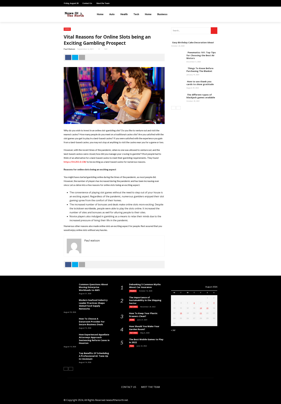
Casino (67, 29)
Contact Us (87, 3)
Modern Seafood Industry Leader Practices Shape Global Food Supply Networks (93, 304)
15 (207, 308)
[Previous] (173, 108)
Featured (133, 307)
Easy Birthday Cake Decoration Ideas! (192, 42)
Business (162, 14)
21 (201, 313)
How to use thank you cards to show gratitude (200, 83)
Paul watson (69, 49)
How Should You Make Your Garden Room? (144, 328)
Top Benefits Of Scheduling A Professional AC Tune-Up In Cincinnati (94, 356)
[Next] (178, 108)
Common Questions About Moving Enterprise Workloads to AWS (93, 287)
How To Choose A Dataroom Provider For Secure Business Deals (92, 321)
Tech (136, 14)
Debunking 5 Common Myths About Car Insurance (145, 286)
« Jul (173, 330)
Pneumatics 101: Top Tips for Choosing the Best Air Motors (201, 55)
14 (201, 308)
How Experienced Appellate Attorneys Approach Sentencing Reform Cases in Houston (94, 339)
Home (100, 14)
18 (181, 313)
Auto (112, 14)
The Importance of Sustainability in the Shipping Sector (145, 300)
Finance (133, 291)
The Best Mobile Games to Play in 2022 (146, 341)
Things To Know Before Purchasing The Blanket (199, 70)
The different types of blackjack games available (200, 96)
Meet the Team (102, 3)
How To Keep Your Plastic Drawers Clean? (143, 315)
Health (124, 14)
